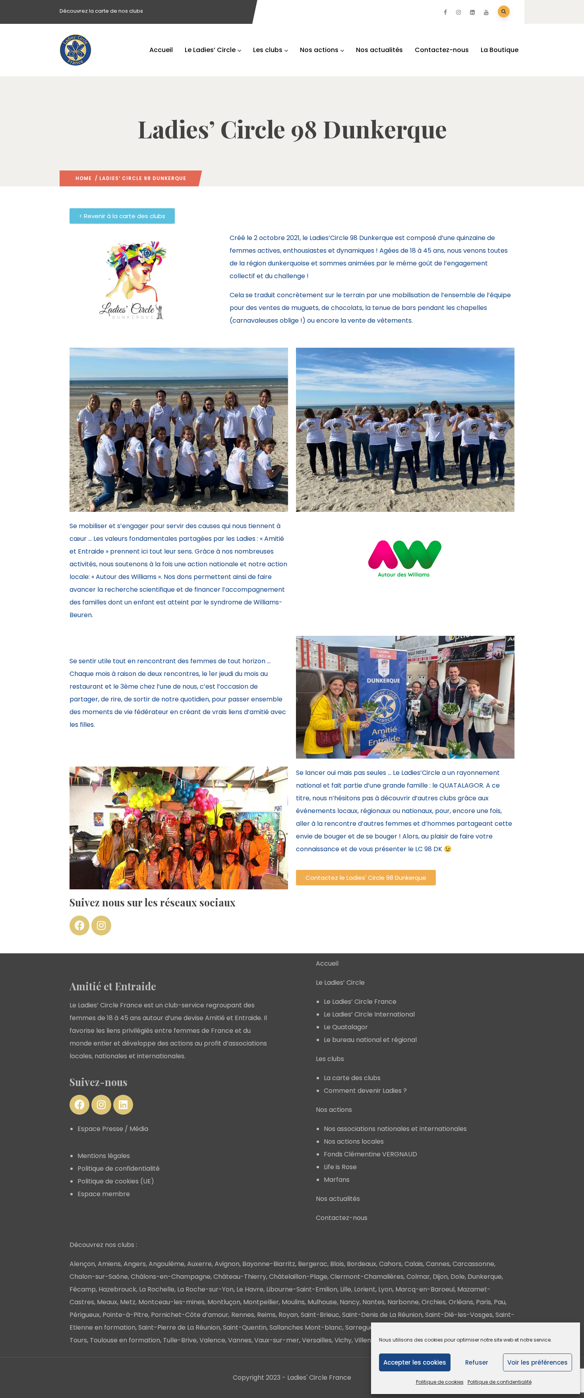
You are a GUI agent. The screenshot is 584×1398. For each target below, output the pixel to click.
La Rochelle (156, 1289)
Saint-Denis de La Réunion (382, 1314)
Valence (212, 1340)
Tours (78, 1340)
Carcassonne (473, 1263)
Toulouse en (109, 1340)
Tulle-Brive (180, 1340)
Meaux (107, 1302)
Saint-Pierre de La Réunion (179, 1327)
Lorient (364, 1289)
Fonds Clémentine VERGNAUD (370, 1154)
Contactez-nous (442, 49)
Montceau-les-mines (171, 1302)
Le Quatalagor (346, 1027)
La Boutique (499, 49)
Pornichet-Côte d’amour (189, 1314)
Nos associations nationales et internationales (395, 1128)
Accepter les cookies (414, 1362)
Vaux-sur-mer (276, 1340)
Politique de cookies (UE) (115, 1181)
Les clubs (267, 49)
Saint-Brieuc (320, 1314)
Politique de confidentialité (500, 1382)
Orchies (434, 1302)
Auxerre (199, 1263)
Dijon (440, 1276)
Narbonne (403, 1302)
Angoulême (166, 1263)
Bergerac (312, 1263)
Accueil (161, 49)
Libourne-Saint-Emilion (301, 1289)
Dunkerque (485, 1276)
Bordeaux (361, 1263)
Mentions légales (103, 1155)
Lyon (385, 1289)
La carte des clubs (352, 1077)
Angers (135, 1263)
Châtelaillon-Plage (298, 1276)
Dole (458, 1276)
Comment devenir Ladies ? (365, 1090)
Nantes (373, 1302)
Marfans (337, 1179)
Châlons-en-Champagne (171, 1276)
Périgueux (85, 1314)
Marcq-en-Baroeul (424, 1289)
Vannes (239, 1340)
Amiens (109, 1263)
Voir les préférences (537, 1362)
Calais (413, 1263)
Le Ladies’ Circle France (360, 1001)
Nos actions (319, 49)
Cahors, (391, 1263)
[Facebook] (79, 925)
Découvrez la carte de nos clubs (101, 11)
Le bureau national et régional (370, 1039)
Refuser (476, 1362)
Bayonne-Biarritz (268, 1263)
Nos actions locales (354, 1141)
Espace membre (103, 1194)
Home (83, 178)
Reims (266, 1314)
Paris (483, 1302)
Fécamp (83, 1289)
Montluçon (223, 1302)
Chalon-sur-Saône (99, 1276)
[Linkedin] (123, 1105)
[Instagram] (101, 925)
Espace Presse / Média (112, 1128)
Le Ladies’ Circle (210, 49)
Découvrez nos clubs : (103, 1244)
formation (144, 1340)
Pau (499, 1302)
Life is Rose (340, 1166)
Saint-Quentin (245, 1327)
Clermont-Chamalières (367, 1276)
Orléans (461, 1302)
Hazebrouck (117, 1289)
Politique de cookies (440, 1382)
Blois (337, 1263)
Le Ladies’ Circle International (369, 1014)
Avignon (227, 1263)
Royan (288, 1314)
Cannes (438, 1263)
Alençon (82, 1263)
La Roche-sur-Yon (205, 1289)
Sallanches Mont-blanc (305, 1327)
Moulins (293, 1302)
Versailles (317, 1340)
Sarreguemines (369, 1327)
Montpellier (261, 1302)
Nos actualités (379, 49)
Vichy (343, 1340)
